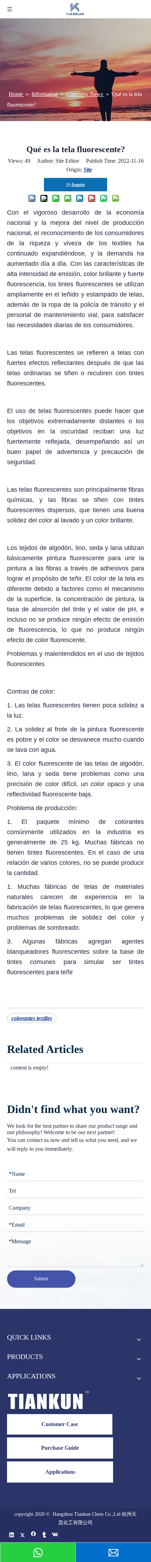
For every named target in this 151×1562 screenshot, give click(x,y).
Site (88, 170)
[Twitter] (22, 1535)
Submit (41, 1278)
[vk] (55, 1535)
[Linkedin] (11, 1535)
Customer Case (59, 1424)
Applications (60, 1472)
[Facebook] (33, 1535)
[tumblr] (44, 1535)
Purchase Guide (60, 1448)
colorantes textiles (32, 1018)
